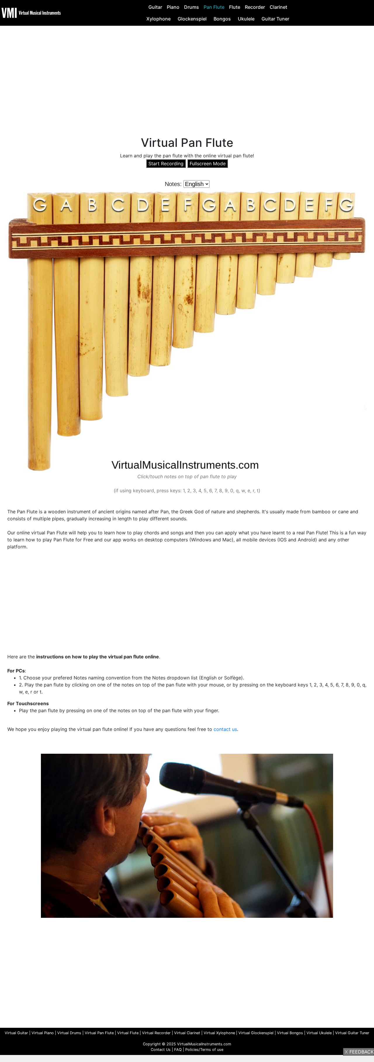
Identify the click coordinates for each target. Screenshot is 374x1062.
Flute (234, 7)
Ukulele (246, 19)
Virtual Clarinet (187, 1033)
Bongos (222, 19)
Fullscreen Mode (208, 163)
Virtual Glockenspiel (255, 1033)
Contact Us (161, 1049)
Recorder (255, 7)
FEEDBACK (361, 1052)
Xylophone (158, 19)
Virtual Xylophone (219, 1033)
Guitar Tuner (275, 19)
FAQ (178, 1049)
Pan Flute (214, 7)
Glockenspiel (192, 19)
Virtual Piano (43, 1033)
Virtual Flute (127, 1033)
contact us (225, 729)
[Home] (32, 12)
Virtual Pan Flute (99, 1033)
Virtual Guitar (16, 1033)
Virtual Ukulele (319, 1033)
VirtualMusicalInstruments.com (204, 1044)
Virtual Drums (69, 1033)
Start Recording (165, 163)
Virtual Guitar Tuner (352, 1033)
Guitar (155, 7)
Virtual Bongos (290, 1033)
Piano (173, 7)
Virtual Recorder (156, 1033)
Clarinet (278, 7)
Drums (191, 7)
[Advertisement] (187, 74)
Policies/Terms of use (204, 1049)
